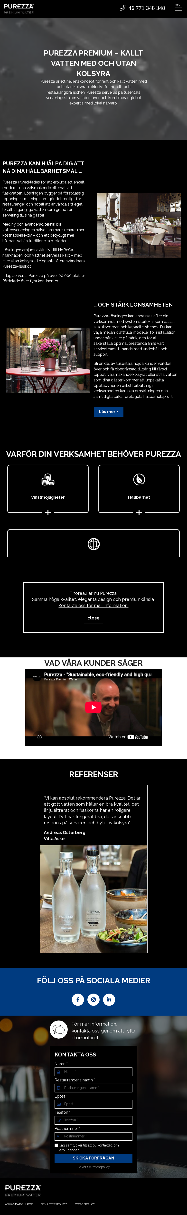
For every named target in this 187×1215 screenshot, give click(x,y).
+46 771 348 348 (145, 8)
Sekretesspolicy (54, 1204)
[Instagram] (94, 999)
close (93, 617)
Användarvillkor (19, 1204)
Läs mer (107, 411)
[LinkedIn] (109, 999)
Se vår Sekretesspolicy (93, 1167)
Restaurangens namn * (75, 1080)
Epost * (61, 1096)
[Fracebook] (78, 999)
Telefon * (62, 1112)
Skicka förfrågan (93, 1158)
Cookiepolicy (85, 1204)
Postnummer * (67, 1129)
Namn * (61, 1064)
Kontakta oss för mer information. (93, 605)
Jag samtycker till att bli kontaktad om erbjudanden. (89, 1147)
